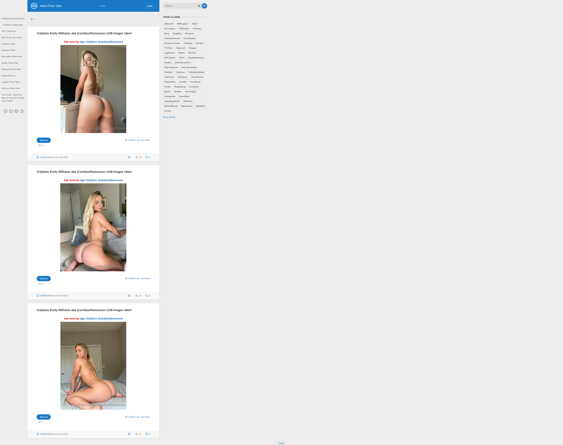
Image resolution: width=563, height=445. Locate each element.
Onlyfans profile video (13, 25)
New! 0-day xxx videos (11, 37)
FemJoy (199, 43)
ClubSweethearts (172, 38)
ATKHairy (197, 28)
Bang (166, 33)
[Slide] (93, 131)
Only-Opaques (171, 67)
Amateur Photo (8, 50)
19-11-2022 (63, 296)
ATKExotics (184, 28)
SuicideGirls (169, 96)
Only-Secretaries (189, 67)
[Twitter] (11, 111)
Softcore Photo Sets (10, 88)
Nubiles (167, 62)
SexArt (167, 91)
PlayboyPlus (170, 82)
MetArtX (192, 53)
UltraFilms (188, 101)
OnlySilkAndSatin (196, 72)
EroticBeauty (189, 38)
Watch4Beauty (171, 106)
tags (82, 41)
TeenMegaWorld (172, 101)
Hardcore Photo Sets (11, 69)
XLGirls (167, 111)
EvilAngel (188, 43)
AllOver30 (168, 24)
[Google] (22, 111)
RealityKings (180, 87)
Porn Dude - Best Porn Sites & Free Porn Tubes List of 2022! (12, 98)
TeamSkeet (184, 96)
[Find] (204, 6)
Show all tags (169, 117)
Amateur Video (8, 44)
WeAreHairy (186, 106)
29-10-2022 (63, 434)
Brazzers (189, 33)
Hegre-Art (180, 48)
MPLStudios (169, 57)
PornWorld (195, 82)
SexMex (178, 91)
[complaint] (129, 157)
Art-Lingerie (169, 28)
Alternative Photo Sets (11, 56)
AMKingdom (182, 24)
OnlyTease (169, 77)
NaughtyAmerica (196, 57)
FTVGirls (168, 48)
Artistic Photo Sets (9, 63)
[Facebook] (16, 111)
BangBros (177, 33)
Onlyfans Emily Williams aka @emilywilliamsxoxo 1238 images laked (84, 33)
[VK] (5, 111)
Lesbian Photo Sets (10, 82)
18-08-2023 (63, 157)
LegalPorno (169, 53)
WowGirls (200, 106)
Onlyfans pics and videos (13, 18)
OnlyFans (180, 72)
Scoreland (194, 87)
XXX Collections (8, 31)
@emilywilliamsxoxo (110, 41)
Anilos (194, 24)
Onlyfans (91, 41)
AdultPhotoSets (47, 157)
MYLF (182, 57)
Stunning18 (190, 91)
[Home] (33, 19)
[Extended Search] (199, 6)
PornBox (183, 82)
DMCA (282, 443)
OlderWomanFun (183, 62)
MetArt (182, 53)
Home (102, 6)
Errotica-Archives (172, 43)
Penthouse (183, 77)
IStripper (193, 48)
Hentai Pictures (8, 76)
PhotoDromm (197, 77)
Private (167, 87)
